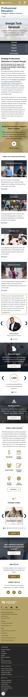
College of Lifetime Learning (11, 13)
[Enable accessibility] (3, 694)
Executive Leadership (6, 680)
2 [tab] (13, 339)
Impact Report (4, 684)
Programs (14, 48)
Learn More (13, 366)
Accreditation (4, 689)
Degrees (3, 655)
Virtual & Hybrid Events (6, 668)
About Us (4, 678)
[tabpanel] (14, 315)
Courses (14, 45)
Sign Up (13, 576)
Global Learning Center (6, 670)
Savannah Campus (5, 686)
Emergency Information (7, 623)
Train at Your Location (6, 662)
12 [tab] (24, 528)
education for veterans (18, 79)
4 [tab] (16, 339)
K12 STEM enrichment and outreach (11, 81)
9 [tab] (18, 528)
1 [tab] (11, 339)
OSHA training (16, 83)
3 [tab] (14, 339)
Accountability (4, 635)
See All (13, 533)
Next (26, 323)
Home (4, 16)
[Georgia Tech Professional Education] (9, 602)
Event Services (6, 666)
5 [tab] (11, 528)
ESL (2, 659)
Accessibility (4, 633)
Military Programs (5, 657)
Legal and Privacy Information (8, 630)
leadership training (6, 83)
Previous (2, 323)
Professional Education (8, 9)
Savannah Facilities (6, 672)
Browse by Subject (5, 649)
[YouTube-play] (19, 592)
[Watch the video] (14, 144)
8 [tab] (16, 528)
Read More (4, 189)
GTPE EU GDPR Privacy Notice (8, 637)
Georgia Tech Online (6, 661)
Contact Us (13, 553)
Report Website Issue (6, 625)
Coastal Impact (14, 53)
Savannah (14, 42)
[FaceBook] (14, 592)
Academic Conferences (6, 674)
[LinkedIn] (8, 592)
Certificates (4, 653)
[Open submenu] (26, 45)
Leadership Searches (6, 682)
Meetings (14, 50)
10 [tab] (20, 528)
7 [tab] (15, 528)
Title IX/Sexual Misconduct (7, 640)
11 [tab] (22, 528)
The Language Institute (6, 688)
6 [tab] (13, 528)
